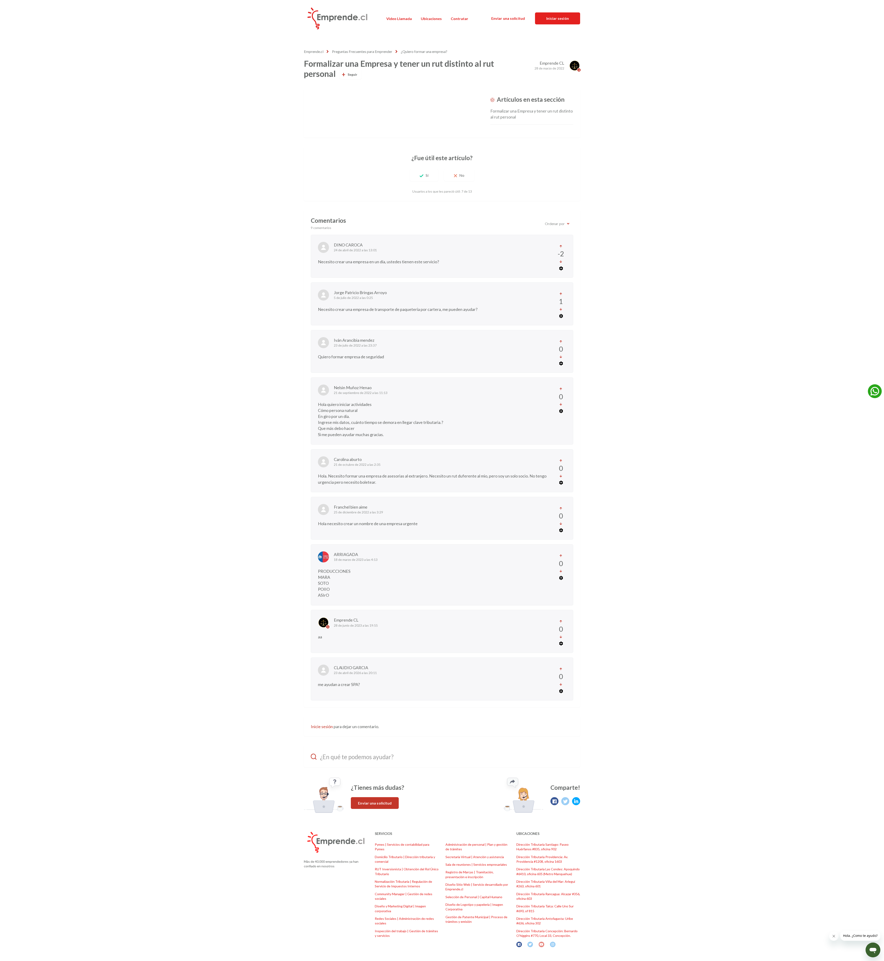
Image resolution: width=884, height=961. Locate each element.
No (461, 175)
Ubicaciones (431, 18)
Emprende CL (552, 63)
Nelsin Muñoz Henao (353, 387)
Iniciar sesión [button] (557, 18)
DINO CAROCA (348, 244)
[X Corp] (565, 801)
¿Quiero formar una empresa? (424, 51)
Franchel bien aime (350, 506)
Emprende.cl (313, 51)
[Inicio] (337, 18)
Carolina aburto (348, 459)
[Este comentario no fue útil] (561, 261)
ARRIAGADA (346, 554)
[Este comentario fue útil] (561, 246)
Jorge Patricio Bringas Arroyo (360, 292)
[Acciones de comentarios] (560, 268)
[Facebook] (554, 801)
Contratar (459, 18)
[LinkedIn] (576, 801)
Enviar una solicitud (508, 18)
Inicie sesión (322, 726)
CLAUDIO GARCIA (351, 667)
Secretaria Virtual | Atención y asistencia (474, 857)
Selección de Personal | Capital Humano (473, 897)
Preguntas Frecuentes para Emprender (362, 51)
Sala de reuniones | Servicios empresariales (476, 864)
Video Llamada (399, 18)
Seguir (353, 74)
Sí (427, 175)
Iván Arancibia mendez (354, 340)
